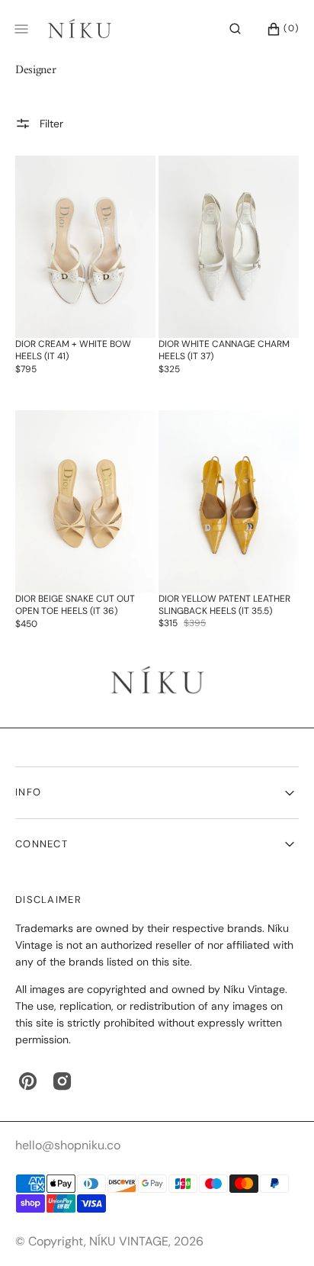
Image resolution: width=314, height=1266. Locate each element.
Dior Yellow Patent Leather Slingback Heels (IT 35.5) (224, 605)
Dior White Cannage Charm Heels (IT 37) (224, 350)
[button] (235, 29)
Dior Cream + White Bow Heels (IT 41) (73, 350)
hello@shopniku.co (67, 1145)
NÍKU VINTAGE (128, 1241)
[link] (85, 247)
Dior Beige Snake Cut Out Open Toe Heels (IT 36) (75, 605)
